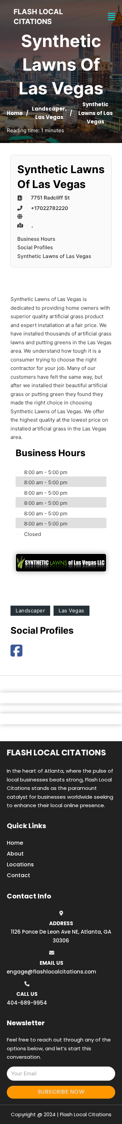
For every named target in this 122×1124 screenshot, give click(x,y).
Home (15, 113)
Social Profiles (35, 247)
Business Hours (36, 239)
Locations (20, 864)
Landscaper (48, 108)
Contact (18, 875)
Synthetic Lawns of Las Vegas (54, 256)
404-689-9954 (27, 1002)
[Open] (111, 17)
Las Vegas (49, 117)
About (15, 854)
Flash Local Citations (56, 752)
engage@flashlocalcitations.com (51, 971)
